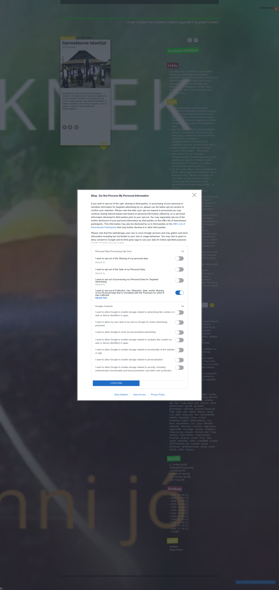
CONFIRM (116, 383)
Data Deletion (121, 394)
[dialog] (139, 295)
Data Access (139, 394)
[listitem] (139, 251)
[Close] (195, 196)
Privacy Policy (158, 394)
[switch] (179, 258)
